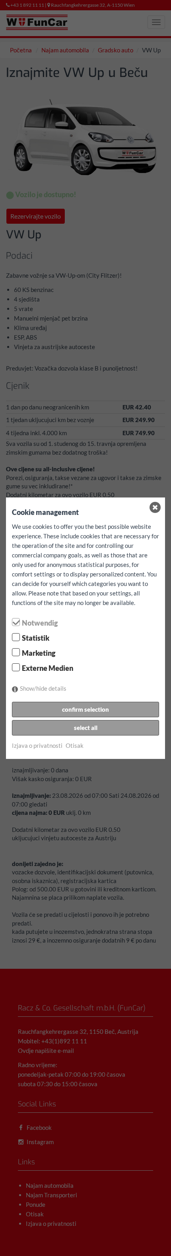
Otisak (75, 745)
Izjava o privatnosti (37, 745)
